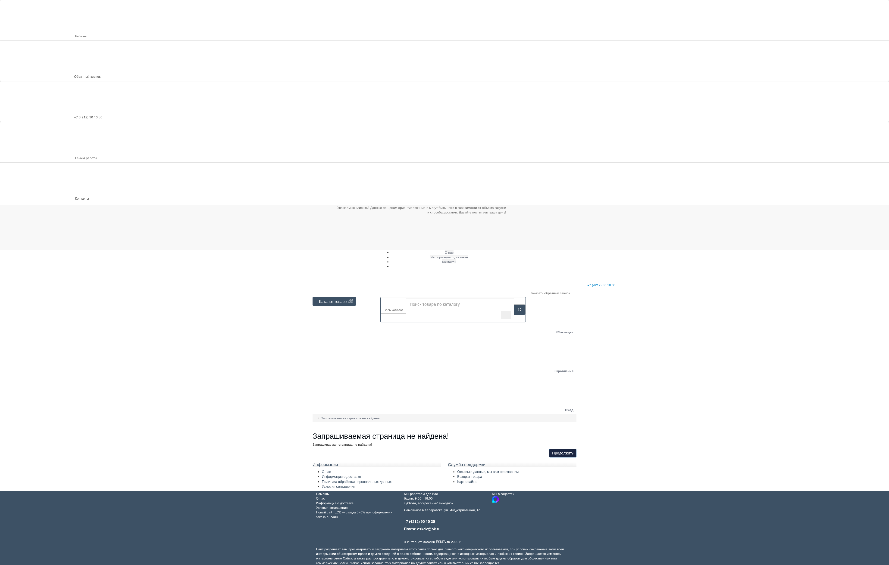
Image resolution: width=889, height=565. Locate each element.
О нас (326, 471)
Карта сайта (466, 481)
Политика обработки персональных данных (357, 481)
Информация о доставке (341, 476)
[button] (534, 394)
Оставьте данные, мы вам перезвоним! (488, 471)
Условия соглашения (338, 486)
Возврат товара (469, 476)
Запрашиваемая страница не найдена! (351, 418)
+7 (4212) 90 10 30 (601, 285)
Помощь (322, 493)
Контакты (82, 198)
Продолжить (562, 453)
